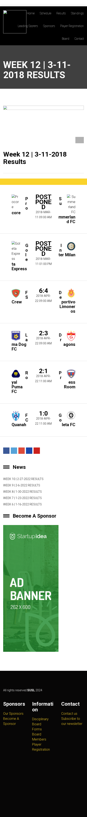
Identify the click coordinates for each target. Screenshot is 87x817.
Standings (77, 13)
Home (31, 13)
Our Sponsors (13, 714)
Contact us (69, 714)
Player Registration (72, 26)
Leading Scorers (28, 26)
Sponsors (49, 26)
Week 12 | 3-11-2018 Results (35, 158)
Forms (37, 729)
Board (65, 38)
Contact (79, 38)
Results (61, 13)
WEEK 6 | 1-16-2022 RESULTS (22, 504)
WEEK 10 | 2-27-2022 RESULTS (23, 479)
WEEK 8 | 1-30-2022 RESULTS (22, 491)
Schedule (45, 13)
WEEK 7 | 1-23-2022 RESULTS (22, 498)
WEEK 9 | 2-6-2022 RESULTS (21, 485)
